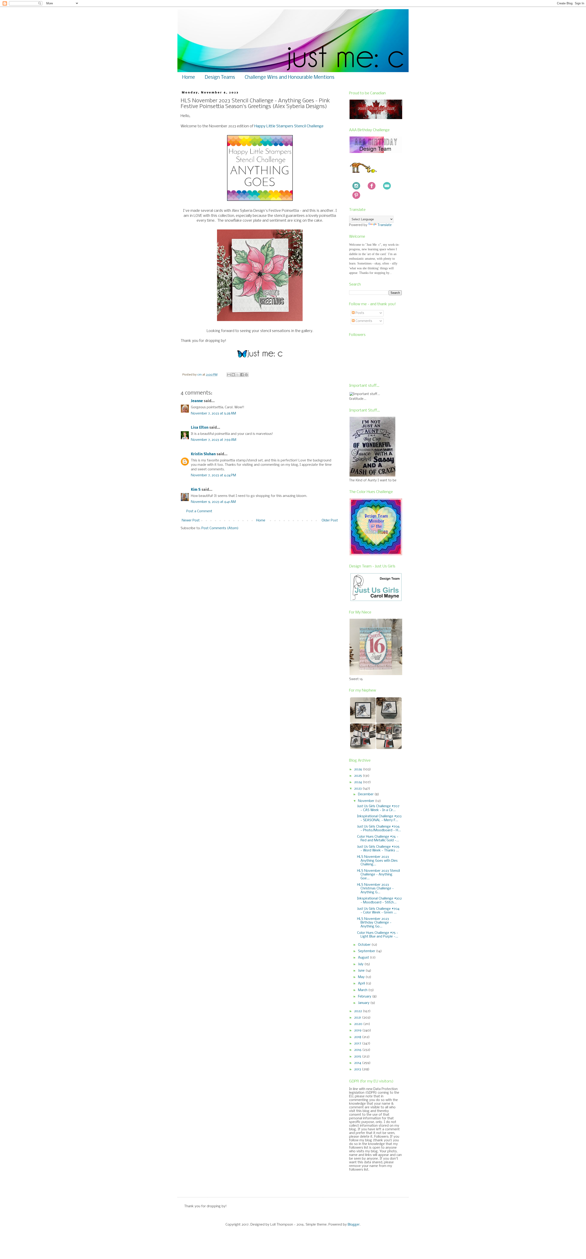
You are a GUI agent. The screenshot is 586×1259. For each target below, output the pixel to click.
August (364, 957)
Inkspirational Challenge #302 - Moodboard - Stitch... (379, 900)
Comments (363, 321)
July (361, 964)
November (366, 801)
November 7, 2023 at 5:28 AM (213, 413)
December (366, 794)
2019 (358, 1030)
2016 (358, 1050)
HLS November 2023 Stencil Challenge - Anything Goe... (378, 874)
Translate (384, 225)
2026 (358, 769)
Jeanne (197, 401)
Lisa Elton (199, 428)
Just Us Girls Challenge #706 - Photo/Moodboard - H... (379, 828)
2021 (358, 1017)
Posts (359, 313)
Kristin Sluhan (203, 454)
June (362, 971)
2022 (358, 1011)
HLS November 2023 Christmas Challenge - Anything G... (375, 888)
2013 (358, 1069)
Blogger (354, 1224)
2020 (358, 1024)
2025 (358, 776)
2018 (358, 1037)
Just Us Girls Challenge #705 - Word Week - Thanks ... (378, 849)
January (364, 1003)
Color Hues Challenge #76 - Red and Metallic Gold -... (378, 838)
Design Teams (220, 77)
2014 (358, 1063)
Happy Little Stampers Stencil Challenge (288, 126)
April (362, 983)
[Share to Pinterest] (246, 374)
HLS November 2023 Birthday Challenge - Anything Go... (374, 923)
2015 (358, 1056)
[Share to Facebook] (242, 374)
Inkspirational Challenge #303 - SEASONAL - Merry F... (379, 818)
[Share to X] (237, 374)
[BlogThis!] (233, 374)
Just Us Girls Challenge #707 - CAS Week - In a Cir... (378, 808)
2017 (358, 1043)
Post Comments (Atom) (220, 528)
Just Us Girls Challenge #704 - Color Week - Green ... (378, 911)
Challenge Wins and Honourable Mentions (289, 77)
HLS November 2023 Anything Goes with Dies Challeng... (377, 861)
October (365, 945)
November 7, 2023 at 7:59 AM (213, 440)
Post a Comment (199, 511)
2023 (358, 788)
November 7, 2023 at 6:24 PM (213, 475)
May (362, 977)
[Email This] (229, 374)
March (363, 990)
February (365, 996)
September (367, 951)
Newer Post (191, 520)
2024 (358, 782)
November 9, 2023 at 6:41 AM (213, 502)
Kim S (196, 490)
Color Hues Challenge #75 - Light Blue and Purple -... (377, 935)
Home (188, 77)
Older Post (330, 520)
